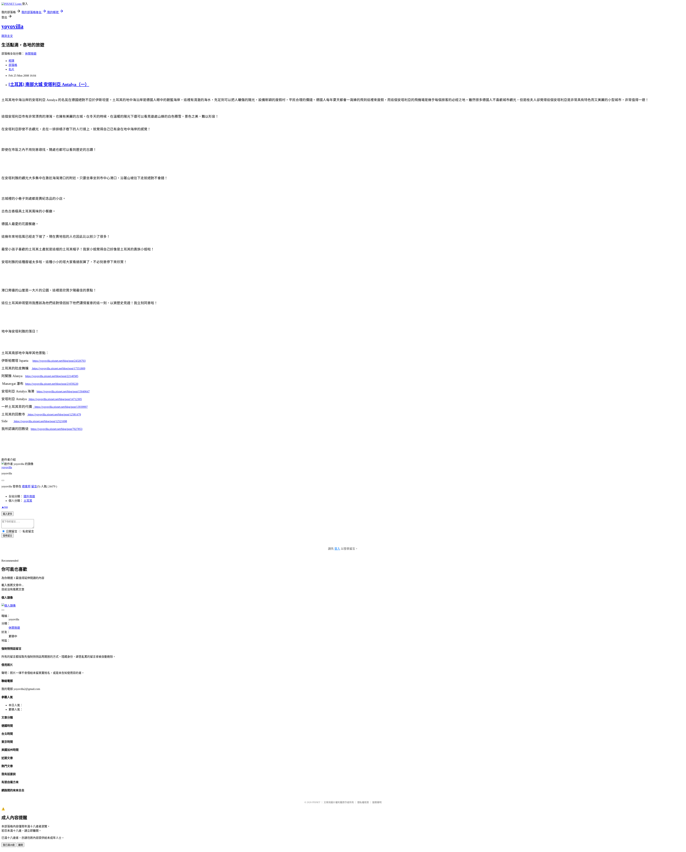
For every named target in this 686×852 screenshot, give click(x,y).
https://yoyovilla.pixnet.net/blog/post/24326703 (59, 360)
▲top (4, 506)
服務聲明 (377, 802)
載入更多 (7, 514)
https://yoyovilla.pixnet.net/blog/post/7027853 (56, 428)
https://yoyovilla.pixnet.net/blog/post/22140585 (51, 376)
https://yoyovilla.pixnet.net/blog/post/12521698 (40, 421)
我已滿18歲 (9, 845)
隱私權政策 (363, 802)
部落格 (13, 65)
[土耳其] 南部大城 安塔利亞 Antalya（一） (49, 84)
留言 (34, 486)
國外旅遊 (29, 496)
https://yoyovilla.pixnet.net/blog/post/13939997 (61, 406)
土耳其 (28, 500)
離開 (20, 845)
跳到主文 (7, 35)
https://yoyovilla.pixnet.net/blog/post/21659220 (51, 383)
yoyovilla (12, 26)
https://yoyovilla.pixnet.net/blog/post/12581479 (54, 414)
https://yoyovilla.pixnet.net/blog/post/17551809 (58, 368)
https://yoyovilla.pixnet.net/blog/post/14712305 (55, 399)
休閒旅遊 (30, 53)
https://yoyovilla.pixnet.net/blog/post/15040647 (63, 391)
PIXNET (316, 802)
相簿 (11, 60)
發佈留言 (7, 535)
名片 (11, 69)
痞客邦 (26, 486)
